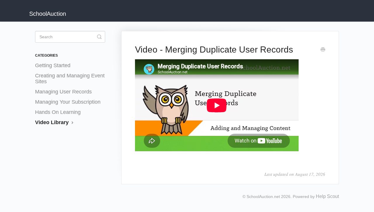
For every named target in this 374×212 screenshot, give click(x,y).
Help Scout (327, 196)
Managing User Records (63, 92)
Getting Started (52, 65)
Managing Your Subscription (68, 102)
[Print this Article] (323, 50)
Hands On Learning (58, 112)
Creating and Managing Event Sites (70, 78)
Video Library (52, 122)
